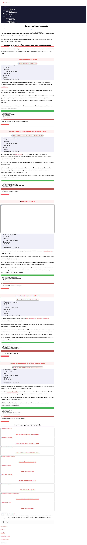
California (11, 16)
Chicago (10, 19)
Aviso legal (3, 532)
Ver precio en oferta (5, 124)
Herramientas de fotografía (14, 29)
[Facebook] (2, 522)
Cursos (4, 6)
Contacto (2, 529)
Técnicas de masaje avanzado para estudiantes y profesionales (28, 131)
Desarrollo (8, 8)
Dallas (10, 26)
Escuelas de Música (10, 21)
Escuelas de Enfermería (11, 14)
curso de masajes (48, 251)
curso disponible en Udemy (12, 391)
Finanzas (8, 28)
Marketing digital (12, 12)
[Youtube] (5, 522)
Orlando (10, 53)
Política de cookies (5, 539)
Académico (8, 31)
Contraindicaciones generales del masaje (28, 296)
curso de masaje (18, 154)
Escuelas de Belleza (10, 11)
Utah (10, 56)
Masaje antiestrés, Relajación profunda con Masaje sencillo (28, 363)
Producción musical (13, 43)
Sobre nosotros (6, 16)
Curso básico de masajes (28, 201)
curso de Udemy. (4, 86)
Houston (10, 29)
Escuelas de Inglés (10, 25)
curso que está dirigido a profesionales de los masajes (37, 318)
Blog (4, 13)
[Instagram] (3, 522)
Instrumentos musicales (14, 46)
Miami (10, 12)
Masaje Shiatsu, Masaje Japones (28, 59)
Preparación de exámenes (14, 53)
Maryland (11, 43)
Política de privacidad (5, 536)
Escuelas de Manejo (10, 18)
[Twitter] (7, 522)
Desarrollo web (12, 9)
